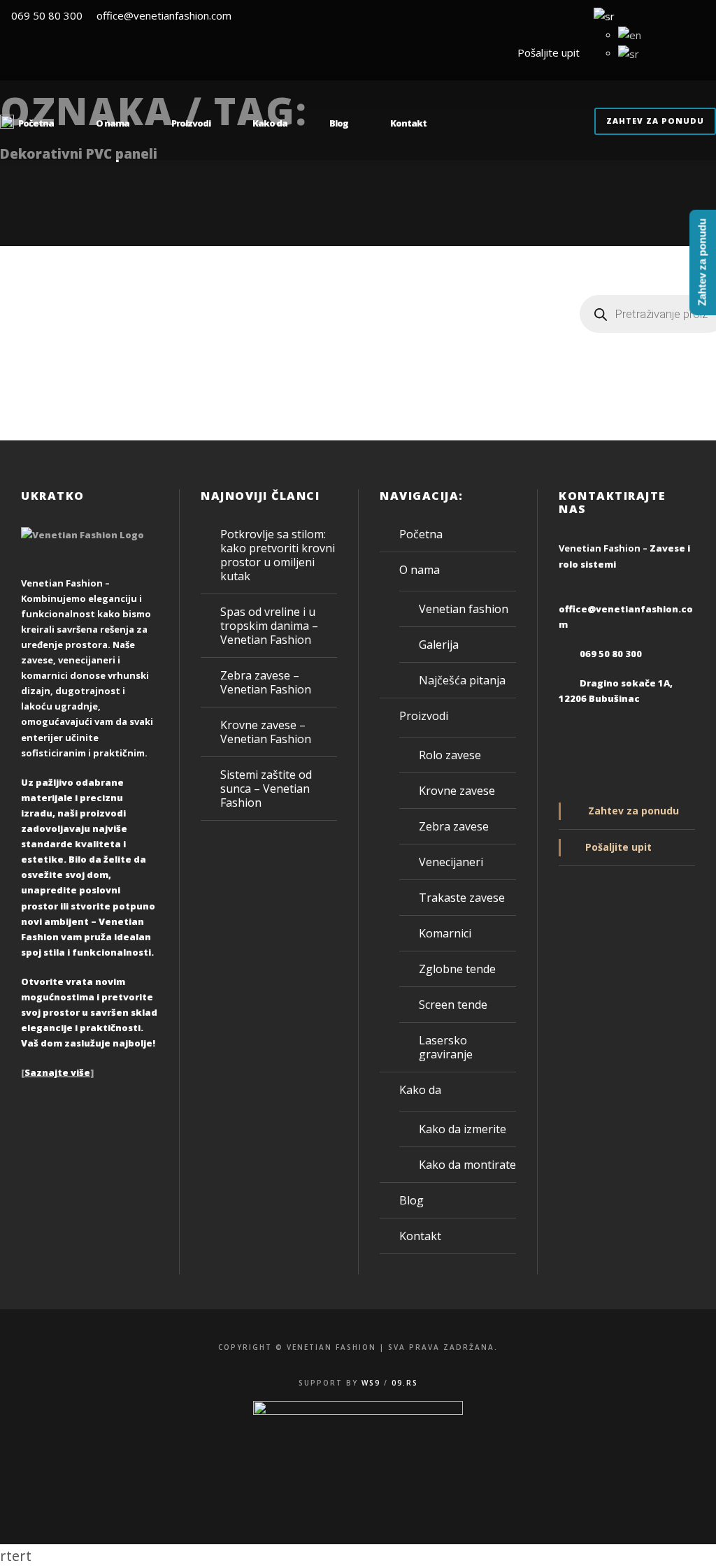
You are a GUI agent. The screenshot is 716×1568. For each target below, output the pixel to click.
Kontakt (408, 123)
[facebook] (686, 52)
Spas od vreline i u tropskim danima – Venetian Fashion (269, 625)
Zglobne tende (457, 969)
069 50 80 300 (47, 15)
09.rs (405, 1383)
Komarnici (445, 933)
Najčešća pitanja (462, 680)
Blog (338, 123)
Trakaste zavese (462, 897)
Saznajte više (57, 1072)
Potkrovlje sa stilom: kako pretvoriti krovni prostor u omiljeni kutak (277, 555)
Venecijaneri (451, 862)
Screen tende (453, 1004)
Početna (36, 123)
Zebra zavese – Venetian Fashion (265, 682)
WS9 (370, 1383)
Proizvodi (190, 123)
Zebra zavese (454, 826)
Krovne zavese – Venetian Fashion (265, 732)
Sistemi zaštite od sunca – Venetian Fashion (266, 788)
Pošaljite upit (546, 52)
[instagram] (712, 52)
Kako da (269, 123)
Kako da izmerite (462, 1129)
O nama (112, 123)
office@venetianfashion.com (163, 15)
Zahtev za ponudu (655, 120)
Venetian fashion (463, 609)
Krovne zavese (457, 790)
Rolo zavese (450, 755)
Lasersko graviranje (446, 1047)
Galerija (439, 644)
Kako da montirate (467, 1164)
